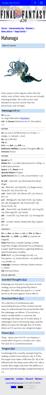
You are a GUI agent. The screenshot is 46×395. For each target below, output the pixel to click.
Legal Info (9, 379)
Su (12, 349)
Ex (24, 280)
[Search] (35, 3)
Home (4, 28)
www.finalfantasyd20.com (14, 383)
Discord (29, 379)
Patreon (38, 379)
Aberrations (6, 32)
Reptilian (25, 118)
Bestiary (29, 28)
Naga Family (20, 32)
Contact (19, 379)
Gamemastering (16, 28)
